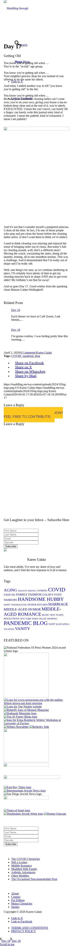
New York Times (29, 619)
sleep (51, 624)
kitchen (42, 604)
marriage (58, 604)
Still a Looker (19, 862)
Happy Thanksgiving (15, 605)
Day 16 (15, 310)
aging (10, 590)
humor (32, 604)
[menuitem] (40, 928)
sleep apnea (62, 624)
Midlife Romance (21, 865)
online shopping (48, 619)
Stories (15, 906)
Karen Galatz (44, 352)
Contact (15, 896)
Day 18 (15, 329)
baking (32, 591)
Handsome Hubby (41, 599)
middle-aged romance (32, 611)
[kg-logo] (19, 25)
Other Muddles (20, 875)
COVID (16, 356)
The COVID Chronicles (25, 858)
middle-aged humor (22, 609)
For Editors (18, 900)
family (22, 594)
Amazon (22, 591)
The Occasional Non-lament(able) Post (34, 879)
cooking (41, 590)
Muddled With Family (24, 869)
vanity (22, 628)
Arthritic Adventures (23, 872)
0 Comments (27, 352)
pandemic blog (31, 356)
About (15, 893)
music (45, 615)
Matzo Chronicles (21, 903)
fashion (35, 594)
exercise (9, 594)
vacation (9, 629)
